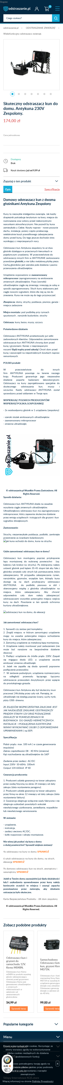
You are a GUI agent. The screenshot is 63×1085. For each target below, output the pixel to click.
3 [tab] (25, 94)
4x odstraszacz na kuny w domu (26, 851)
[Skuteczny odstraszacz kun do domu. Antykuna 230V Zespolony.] (31, 62)
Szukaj (56, 18)
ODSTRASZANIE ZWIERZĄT (40, 27)
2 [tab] (18, 94)
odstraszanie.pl (17, 9)
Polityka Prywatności (42, 1081)
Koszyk (46, 6)
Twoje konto (36, 9)
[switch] (7, 1070)
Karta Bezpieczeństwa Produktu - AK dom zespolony (30, 899)
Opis (8, 189)
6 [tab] (44, 94)
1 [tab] (12, 94)
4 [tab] (31, 94)
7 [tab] (50, 94)
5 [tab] (38, 94)
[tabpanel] (31, 62)
